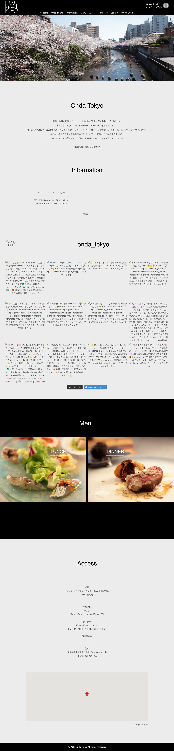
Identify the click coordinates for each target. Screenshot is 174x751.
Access (92, 12)
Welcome (43, 12)
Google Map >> (141, 724)
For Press (103, 12)
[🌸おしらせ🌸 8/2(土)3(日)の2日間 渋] (25, 363)
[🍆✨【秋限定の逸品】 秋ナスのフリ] (149, 322)
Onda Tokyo (57, 12)
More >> (87, 214)
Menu (83, 12)
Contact (114, 12)
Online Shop (127, 12)
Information (72, 12)
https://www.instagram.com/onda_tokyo (50, 203)
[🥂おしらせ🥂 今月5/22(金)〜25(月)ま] (25, 281)
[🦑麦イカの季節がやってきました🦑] (149, 363)
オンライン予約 (154, 7)
